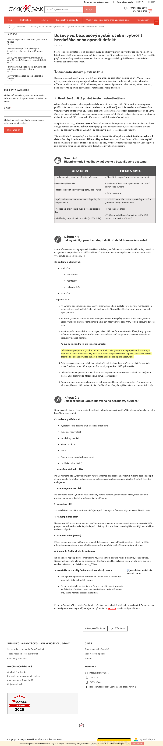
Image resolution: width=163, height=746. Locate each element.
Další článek (118, 628)
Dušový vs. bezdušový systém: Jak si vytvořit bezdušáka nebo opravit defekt (26, 58)
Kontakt (88, 658)
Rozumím (137, 743)
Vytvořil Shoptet (148, 739)
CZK (139, 2)
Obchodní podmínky (16, 672)
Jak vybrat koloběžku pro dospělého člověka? (25, 77)
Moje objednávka (125, 2)
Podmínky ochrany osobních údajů (23, 676)
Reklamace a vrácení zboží (97, 2)
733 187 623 (94, 677)
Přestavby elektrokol (17, 658)
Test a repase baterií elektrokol (22, 653)
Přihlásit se (13, 130)
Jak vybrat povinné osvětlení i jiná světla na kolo (27, 40)
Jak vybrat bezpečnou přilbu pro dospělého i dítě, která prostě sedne (25, 49)
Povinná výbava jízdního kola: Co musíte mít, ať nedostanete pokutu (26, 67)
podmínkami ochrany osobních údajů (24, 122)
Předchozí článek (95, 628)
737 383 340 (94, 682)
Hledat (90, 9)
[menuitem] (10, 20)
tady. (128, 743)
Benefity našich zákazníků (97, 649)
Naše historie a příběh (95, 653)
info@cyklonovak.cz (99, 672)
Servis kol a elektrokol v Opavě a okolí (25, 649)
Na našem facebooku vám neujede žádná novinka (112, 686)
